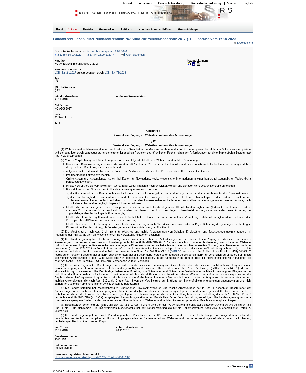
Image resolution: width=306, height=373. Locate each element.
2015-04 (175, 251)
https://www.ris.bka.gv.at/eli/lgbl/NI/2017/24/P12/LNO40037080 (92, 357)
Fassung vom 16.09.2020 (111, 51)
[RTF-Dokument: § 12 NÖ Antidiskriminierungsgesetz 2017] (194, 64)
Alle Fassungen (135, 54)
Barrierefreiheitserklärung (204, 3)
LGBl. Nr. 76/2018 (115, 72)
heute (90, 51)
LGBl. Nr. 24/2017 (65, 72)
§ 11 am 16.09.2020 (69, 54)
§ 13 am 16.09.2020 (99, 54)
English (248, 3)
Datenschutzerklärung (169, 3)
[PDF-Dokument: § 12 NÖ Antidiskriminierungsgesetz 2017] (198, 64)
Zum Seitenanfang (237, 366)
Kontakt (126, 3)
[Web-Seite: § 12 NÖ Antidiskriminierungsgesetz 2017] (189, 64)
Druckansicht (243, 42)
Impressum (144, 3)
